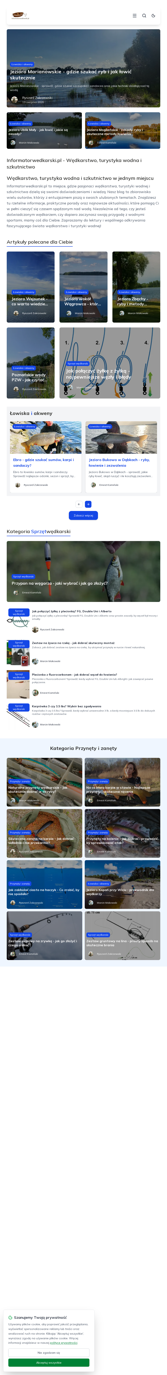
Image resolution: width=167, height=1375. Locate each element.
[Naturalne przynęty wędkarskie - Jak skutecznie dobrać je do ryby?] (44, 782)
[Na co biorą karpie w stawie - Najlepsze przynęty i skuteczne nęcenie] (122, 782)
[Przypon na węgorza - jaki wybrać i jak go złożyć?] (83, 571)
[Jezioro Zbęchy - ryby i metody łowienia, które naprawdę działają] (136, 287)
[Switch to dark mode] (153, 15)
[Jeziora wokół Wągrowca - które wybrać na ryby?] (83, 287)
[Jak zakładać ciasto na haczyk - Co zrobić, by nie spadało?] (44, 884)
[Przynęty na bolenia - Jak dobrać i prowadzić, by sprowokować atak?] (122, 833)
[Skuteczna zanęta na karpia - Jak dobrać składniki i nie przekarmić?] (44, 833)
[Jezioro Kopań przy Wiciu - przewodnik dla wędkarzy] (122, 884)
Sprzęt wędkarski (78, 363)
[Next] (88, 504)
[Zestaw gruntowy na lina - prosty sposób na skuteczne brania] (122, 935)
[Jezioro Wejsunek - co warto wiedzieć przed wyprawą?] (31, 287)
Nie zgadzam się (49, 1352)
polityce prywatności (63, 1343)
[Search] (144, 15)
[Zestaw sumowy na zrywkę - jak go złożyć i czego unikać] (44, 935)
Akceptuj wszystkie (49, 1362)
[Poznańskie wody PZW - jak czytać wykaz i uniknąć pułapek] (31, 363)
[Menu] (135, 16)
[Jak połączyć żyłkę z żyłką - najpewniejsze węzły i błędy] (109, 363)
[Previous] (79, 504)
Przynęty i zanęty (20, 781)
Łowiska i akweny (22, 64)
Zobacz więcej (83, 515)
